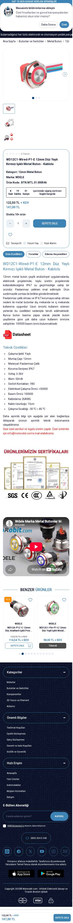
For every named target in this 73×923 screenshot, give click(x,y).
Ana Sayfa (9, 41)
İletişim (10, 797)
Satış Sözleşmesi (16, 739)
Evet (64, 24)
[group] (36, 74)
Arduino (11, 706)
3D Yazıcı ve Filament (18, 700)
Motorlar (11, 682)
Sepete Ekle (18, 645)
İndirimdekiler (14, 785)
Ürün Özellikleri (13, 254)
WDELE (19, 623)
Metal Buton (54, 41)
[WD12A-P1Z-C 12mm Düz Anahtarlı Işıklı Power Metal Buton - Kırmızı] (19, 608)
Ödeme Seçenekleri (56, 254)
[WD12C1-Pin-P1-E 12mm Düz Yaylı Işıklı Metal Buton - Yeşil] (53, 608)
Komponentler (14, 694)
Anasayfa (12, 773)
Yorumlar (33, 254)
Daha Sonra (48, 24)
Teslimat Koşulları (16, 727)
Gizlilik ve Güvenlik (16, 751)
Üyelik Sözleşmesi (16, 733)
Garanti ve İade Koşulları (19, 745)
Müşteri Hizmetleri (16, 791)
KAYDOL (59, 816)
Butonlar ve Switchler (31, 41)
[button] (33, 98)
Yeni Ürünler (13, 779)
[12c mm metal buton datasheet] (36, 335)
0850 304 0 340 (39, 838)
